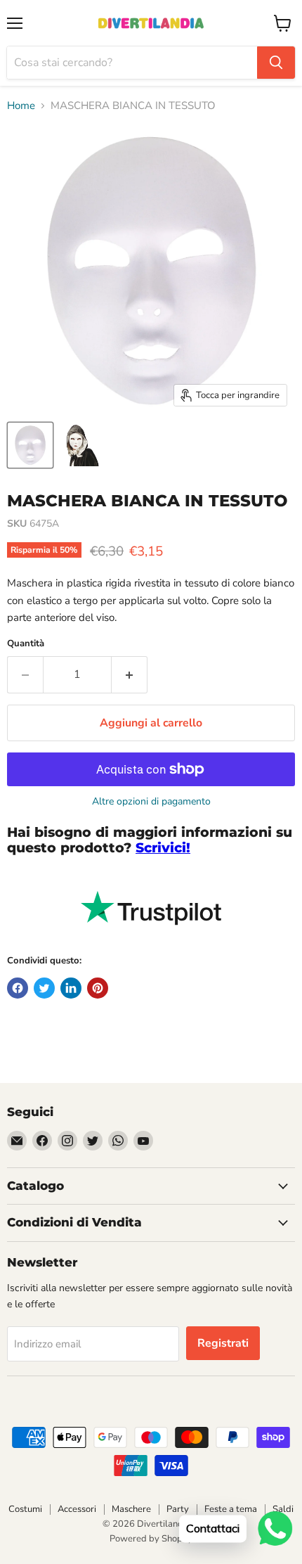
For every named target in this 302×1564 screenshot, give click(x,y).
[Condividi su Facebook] (17, 988)
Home (21, 106)
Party (177, 1509)
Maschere (131, 1509)
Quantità (25, 644)
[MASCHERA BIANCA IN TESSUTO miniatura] (30, 445)
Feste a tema (230, 1509)
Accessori (77, 1509)
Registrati (223, 1343)
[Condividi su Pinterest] (97, 988)
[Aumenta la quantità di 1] (129, 674)
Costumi (25, 1509)
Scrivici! (163, 848)
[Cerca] (276, 62)
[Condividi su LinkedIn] (70, 988)
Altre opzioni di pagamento (151, 801)
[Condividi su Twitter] (44, 988)
